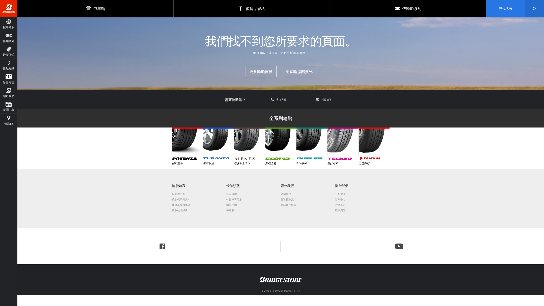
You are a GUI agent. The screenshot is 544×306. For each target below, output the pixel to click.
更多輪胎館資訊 (299, 71)
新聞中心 (340, 199)
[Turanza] (218, 141)
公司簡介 (340, 194)
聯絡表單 (327, 99)
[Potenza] (187, 141)
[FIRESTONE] (374, 141)
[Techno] (342, 141)
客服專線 (281, 99)
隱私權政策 (287, 199)
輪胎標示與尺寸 (181, 199)
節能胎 (230, 210)
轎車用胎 (231, 204)
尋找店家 (505, 8)
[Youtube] (399, 246)
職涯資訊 (340, 210)
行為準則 (340, 204)
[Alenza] (249, 141)
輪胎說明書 (178, 194)
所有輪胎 (231, 194)
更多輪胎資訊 (260, 71)
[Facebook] (162, 246)
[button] (8, 38)
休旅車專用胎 (234, 199)
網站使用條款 (288, 204)
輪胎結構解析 (180, 210)
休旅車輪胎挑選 (181, 204)
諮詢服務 (286, 194)
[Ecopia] (280, 141)
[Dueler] (311, 141)
